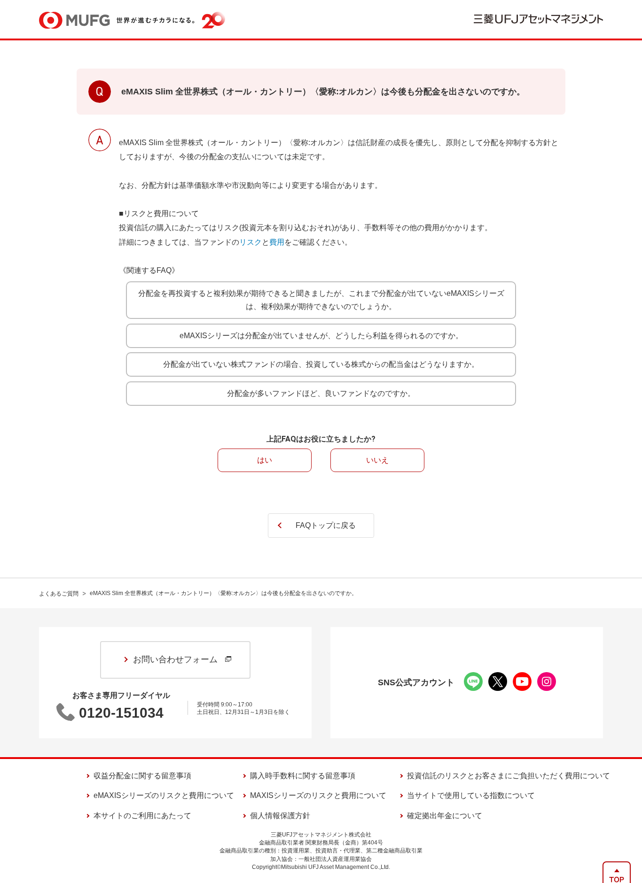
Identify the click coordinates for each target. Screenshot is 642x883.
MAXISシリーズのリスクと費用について (318, 795)
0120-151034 (121, 712)
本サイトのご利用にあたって (142, 816)
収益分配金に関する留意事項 (142, 776)
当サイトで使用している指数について (471, 795)
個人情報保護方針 (280, 816)
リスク (250, 242)
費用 (276, 242)
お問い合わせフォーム (175, 659)
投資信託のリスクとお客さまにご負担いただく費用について (508, 776)
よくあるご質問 (58, 593)
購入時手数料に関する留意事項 (302, 776)
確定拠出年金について (444, 816)
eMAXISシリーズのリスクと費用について (164, 795)
